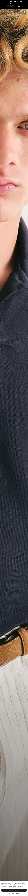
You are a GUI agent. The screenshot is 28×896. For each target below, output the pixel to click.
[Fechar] (26, 882)
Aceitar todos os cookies (14, 890)
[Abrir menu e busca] (3, 12)
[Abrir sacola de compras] (24, 12)
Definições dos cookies (14, 893)
